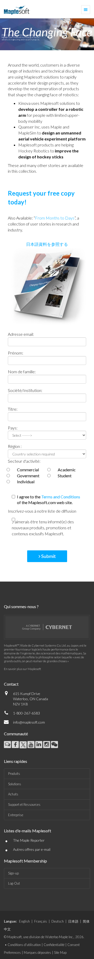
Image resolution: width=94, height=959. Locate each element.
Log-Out (14, 883)
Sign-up (13, 873)
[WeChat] (54, 744)
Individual (25, 481)
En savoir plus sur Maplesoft (22, 669)
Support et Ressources (24, 804)
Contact (11, 683)
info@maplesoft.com (29, 722)
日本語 (73, 921)
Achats (13, 794)
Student (65, 475)
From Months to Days (54, 217)
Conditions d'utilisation (24, 945)
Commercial (28, 469)
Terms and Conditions (60, 496)
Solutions (14, 784)
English (24, 921)
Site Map (60, 952)
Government (28, 475)
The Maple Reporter (29, 840)
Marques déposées (37, 952)
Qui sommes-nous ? (21, 606)
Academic (67, 469)
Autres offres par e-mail (31, 849)
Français (40, 921)
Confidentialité (54, 945)
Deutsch (57, 921)
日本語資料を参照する (47, 244)
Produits (14, 773)
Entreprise (15, 815)
